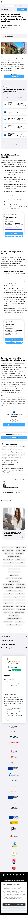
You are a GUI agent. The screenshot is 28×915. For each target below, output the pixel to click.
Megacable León (21, 609)
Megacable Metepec (20, 559)
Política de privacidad (7, 911)
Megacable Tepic (7, 597)
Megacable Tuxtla (20, 603)
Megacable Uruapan (14, 575)
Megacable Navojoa (8, 559)
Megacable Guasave (8, 566)
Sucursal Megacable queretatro (14, 618)
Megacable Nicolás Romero (14, 556)
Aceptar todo (8, 904)
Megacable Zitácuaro (21, 547)
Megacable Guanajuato (14, 581)
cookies (9, 887)
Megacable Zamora (20, 584)
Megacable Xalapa (19, 612)
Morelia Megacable (19, 621)
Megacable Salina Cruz (8, 584)
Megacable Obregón (20, 587)
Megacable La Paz (20, 593)
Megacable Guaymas (20, 566)
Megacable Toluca (8, 612)
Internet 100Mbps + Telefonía (12, 217)
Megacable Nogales (8, 593)
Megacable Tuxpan (8, 553)
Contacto (19, 877)
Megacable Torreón (20, 600)
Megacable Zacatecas (9, 603)
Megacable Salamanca (8, 587)
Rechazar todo (20, 904)
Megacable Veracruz (14, 615)
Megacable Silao (20, 553)
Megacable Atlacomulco (14, 572)
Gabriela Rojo (14, 487)
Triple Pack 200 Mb (9, 324)
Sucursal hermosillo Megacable (14, 624)
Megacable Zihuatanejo (7, 550)
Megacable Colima (20, 606)
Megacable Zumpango (7, 547)
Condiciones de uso (18, 911)
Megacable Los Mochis (19, 597)
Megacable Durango (8, 600)
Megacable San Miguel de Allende (14, 590)
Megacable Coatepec (14, 569)
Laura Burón (17, 492)
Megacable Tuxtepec (21, 550)
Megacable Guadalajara (8, 609)
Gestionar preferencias (14, 908)
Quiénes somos (8, 877)
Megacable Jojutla (20, 562)
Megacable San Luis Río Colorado (14, 578)
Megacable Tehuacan (8, 606)
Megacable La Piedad (8, 562)
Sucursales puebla (8, 621)
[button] (14, 36)
